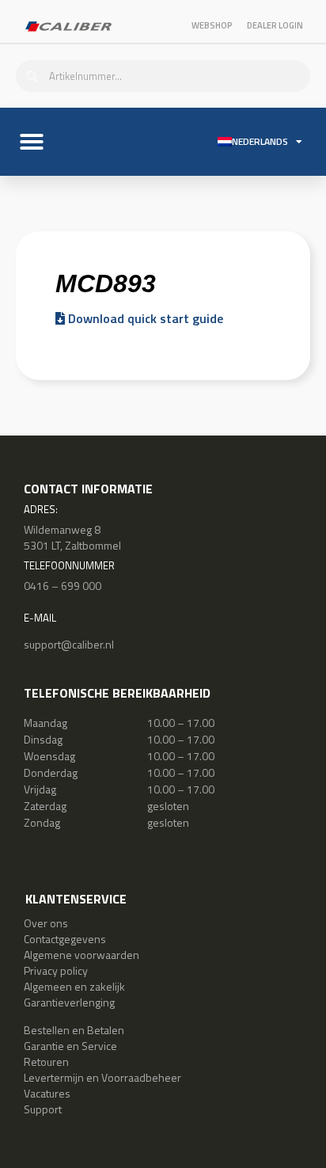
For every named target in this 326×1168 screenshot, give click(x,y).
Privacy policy (56, 970)
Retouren (46, 1061)
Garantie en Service (70, 1045)
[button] (32, 142)
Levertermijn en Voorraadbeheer (102, 1077)
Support (43, 1109)
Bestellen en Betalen (74, 1030)
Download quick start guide (144, 318)
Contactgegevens (65, 938)
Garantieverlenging (69, 1002)
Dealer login (275, 25)
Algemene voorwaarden (81, 954)
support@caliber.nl (69, 644)
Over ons (46, 923)
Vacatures (47, 1093)
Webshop (212, 25)
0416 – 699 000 (62, 585)
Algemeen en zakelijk (74, 986)
